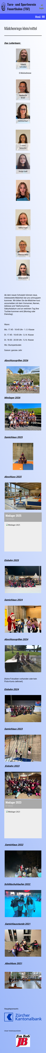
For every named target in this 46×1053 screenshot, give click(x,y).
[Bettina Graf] (23, 113)
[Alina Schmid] (23, 270)
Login (41, 8)
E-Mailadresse (25, 73)
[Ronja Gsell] (23, 163)
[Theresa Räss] (23, 246)
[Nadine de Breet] (23, 90)
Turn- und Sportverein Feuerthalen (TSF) (21, 6)
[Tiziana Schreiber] (23, 59)
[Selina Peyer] (23, 219)
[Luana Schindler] (23, 140)
